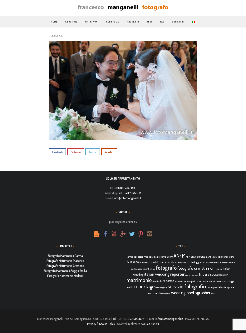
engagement (142, 268)
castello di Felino (181, 262)
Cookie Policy (107, 324)
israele (219, 268)
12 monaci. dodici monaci (139, 256)
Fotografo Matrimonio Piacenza (65, 261)
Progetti (133, 21)
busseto (133, 261)
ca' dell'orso (144, 262)
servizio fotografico (188, 286)
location (223, 274)
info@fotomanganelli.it (127, 198)
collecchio (210, 262)
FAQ (162, 21)
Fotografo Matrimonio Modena (65, 276)
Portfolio (112, 21)
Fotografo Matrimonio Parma (65, 256)
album (169, 256)
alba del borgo (159, 256)
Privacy (91, 324)
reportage (144, 286)
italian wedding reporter (164, 274)
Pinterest (76, 151)
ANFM (179, 255)
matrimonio (139, 279)
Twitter (93, 151)
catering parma (197, 262)
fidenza (152, 269)
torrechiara (165, 293)
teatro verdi (154, 293)
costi (133, 268)
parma (170, 281)
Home (54, 21)
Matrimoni (92, 21)
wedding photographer (191, 292)
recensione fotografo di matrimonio (213, 281)
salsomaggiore (161, 287)
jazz (186, 275)
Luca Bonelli (151, 324)
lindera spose (209, 274)
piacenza (187, 281)
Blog (149, 21)
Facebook (57, 151)
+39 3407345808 (133, 319)
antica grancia (199, 256)
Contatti (178, 21)
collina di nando (220, 262)
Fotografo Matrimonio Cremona (65, 266)
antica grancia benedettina (220, 256)
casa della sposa (157, 262)
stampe (212, 287)
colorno (231, 262)
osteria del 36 (158, 281)
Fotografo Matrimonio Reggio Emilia (65, 271)
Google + (109, 151)
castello (170, 262)
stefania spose (225, 287)
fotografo (166, 267)
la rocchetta (194, 275)
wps (213, 293)
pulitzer (195, 281)
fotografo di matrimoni (196, 268)
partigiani (179, 281)
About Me (71, 21)
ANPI (188, 256)
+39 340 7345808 (125, 188)
